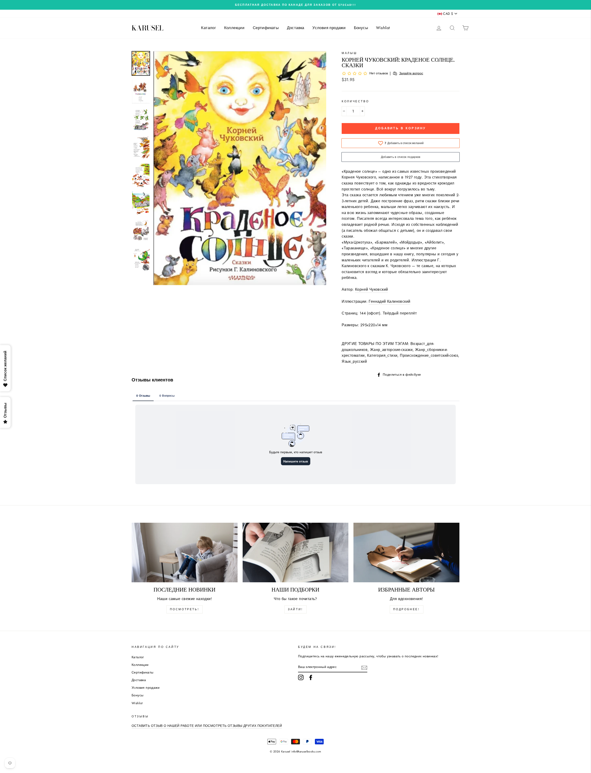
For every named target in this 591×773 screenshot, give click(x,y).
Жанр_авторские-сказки (391, 349)
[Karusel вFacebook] (311, 677)
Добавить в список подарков (400, 157)
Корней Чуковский (371, 289)
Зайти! (295, 609)
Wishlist (383, 27)
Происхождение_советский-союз (429, 355)
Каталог (208, 27)
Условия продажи (329, 27)
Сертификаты (266, 27)
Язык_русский (354, 361)
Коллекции (234, 27)
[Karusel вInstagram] (301, 677)
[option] (295, 4)
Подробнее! (406, 609)
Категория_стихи (382, 355)
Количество (355, 101)
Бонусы (361, 27)
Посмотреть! (184, 609)
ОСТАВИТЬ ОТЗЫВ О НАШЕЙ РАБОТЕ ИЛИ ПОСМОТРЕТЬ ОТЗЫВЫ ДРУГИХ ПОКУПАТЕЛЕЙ (207, 725)
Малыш (349, 53)
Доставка (295, 27)
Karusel (147, 28)
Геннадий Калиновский (389, 301)
